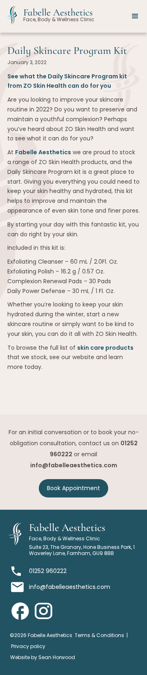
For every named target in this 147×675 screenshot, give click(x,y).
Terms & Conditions (99, 635)
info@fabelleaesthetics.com (73, 465)
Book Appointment (73, 488)
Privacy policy (28, 646)
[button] (135, 16)
